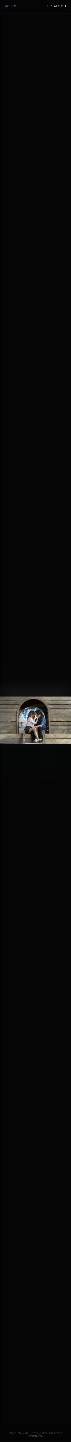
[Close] (66, 665)
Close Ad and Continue (52, 776)
